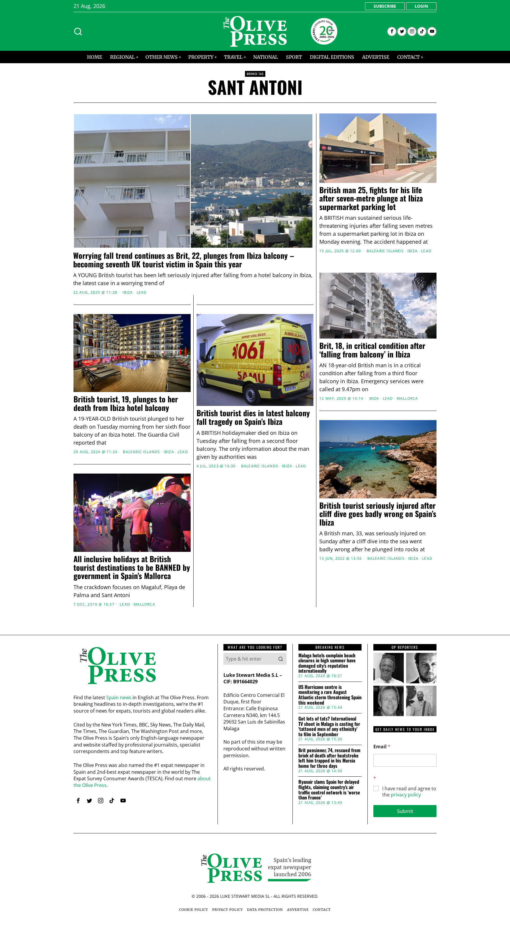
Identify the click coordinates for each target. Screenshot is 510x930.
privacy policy (406, 794)
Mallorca (407, 398)
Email (381, 746)
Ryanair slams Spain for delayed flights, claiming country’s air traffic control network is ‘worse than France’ (329, 789)
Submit (405, 811)
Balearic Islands (385, 251)
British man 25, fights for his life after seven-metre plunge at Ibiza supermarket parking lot (371, 198)
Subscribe (385, 6)
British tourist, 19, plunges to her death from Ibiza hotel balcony (125, 403)
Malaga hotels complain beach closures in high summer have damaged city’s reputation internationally (327, 663)
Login (421, 6)
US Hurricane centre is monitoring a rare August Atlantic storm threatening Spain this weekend (330, 695)
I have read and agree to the (409, 792)
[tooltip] (391, 31)
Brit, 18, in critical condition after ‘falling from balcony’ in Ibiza (372, 350)
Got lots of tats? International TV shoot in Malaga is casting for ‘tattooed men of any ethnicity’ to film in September (329, 726)
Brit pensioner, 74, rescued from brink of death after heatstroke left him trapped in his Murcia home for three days (329, 758)
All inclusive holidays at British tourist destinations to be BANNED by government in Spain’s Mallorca (131, 567)
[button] (281, 659)
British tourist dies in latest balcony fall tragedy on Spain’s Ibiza (253, 417)
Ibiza (127, 292)
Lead (142, 292)
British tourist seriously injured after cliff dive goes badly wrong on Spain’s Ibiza (377, 514)
